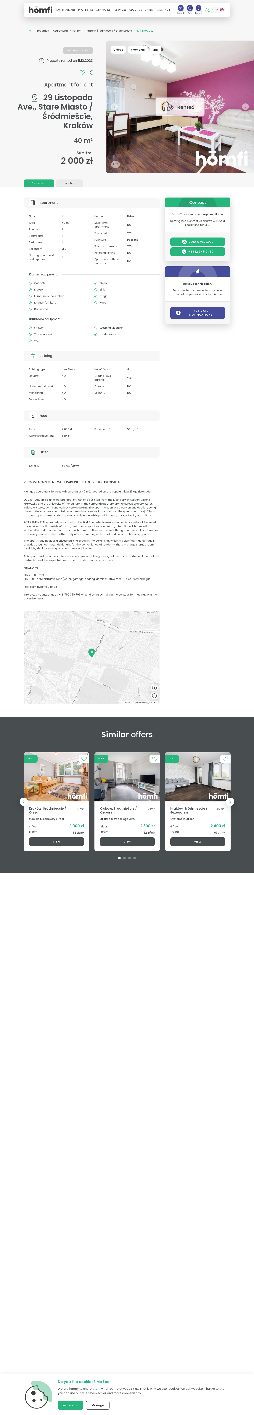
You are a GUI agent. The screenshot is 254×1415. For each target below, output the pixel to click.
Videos (118, 50)
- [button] (154, 696)
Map (155, 50)
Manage (97, 1405)
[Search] (181, 8)
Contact (163, 10)
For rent (78, 31)
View (56, 841)
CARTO (155, 702)
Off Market (104, 10)
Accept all (70, 1405)
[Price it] (198, 8)
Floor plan (138, 50)
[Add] (190, 8)
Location (69, 183)
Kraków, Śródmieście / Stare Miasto (109, 31)
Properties (42, 31)
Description (39, 183)
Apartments (60, 31)
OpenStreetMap (141, 702)
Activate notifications (200, 313)
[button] (66, 10)
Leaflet (127, 702)
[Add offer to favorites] (82, 72)
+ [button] (155, 688)
